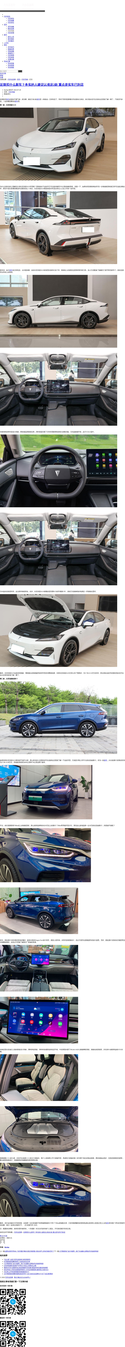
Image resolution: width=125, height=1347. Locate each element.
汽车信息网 (41, 11)
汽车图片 (11, 41)
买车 (5, 24)
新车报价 (11, 39)
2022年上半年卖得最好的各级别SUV (16, 1272)
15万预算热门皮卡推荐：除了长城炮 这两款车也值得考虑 (78, 1251)
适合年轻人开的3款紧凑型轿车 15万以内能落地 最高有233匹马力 (26, 1270)
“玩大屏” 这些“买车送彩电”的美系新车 (17, 1259)
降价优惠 (11, 28)
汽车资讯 (7, 16)
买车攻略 (11, 26)
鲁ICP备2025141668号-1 (22, 1277)
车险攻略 (11, 51)
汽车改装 (11, 57)
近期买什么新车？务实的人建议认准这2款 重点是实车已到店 (42, 84)
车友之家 (7, 61)
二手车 (6, 43)
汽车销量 (11, 20)
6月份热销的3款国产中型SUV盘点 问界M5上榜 (20, 1265)
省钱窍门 (11, 53)
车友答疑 (11, 63)
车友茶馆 (11, 65)
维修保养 (11, 49)
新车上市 (11, 37)
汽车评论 (11, 18)
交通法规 (11, 59)
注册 (1, 77)
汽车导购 (11, 31)
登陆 (1, 75)
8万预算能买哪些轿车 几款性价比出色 (17, 1261)
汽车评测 (11, 33)
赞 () (2, 1236)
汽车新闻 (11, 55)
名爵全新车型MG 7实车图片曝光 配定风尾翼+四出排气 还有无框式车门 (29, 1251)
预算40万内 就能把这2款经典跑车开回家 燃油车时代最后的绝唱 (26, 1268)
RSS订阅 (3, 73)
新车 (5, 35)
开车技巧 (11, 47)
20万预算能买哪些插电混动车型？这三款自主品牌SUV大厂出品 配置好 (28, 1274)
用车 (5, 45)
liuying (7, 1247)
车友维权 (11, 67)
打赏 (5, 1236)
